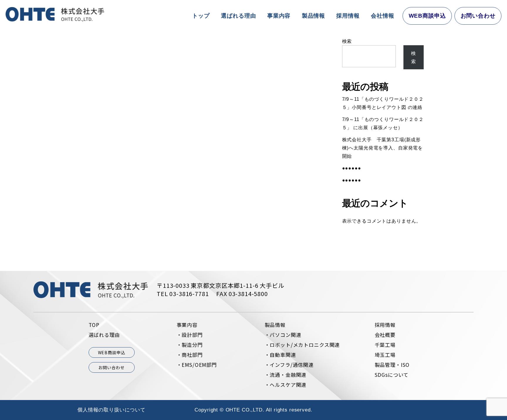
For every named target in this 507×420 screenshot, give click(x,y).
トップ (201, 16)
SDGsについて (392, 374)
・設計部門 (190, 334)
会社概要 (385, 334)
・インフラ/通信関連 (289, 364)
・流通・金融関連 (286, 374)
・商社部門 (190, 354)
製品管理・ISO (392, 364)
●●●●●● (351, 168)
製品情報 (313, 16)
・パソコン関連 (283, 334)
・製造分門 (190, 344)
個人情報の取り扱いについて (111, 410)
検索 (347, 41)
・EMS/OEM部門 (197, 364)
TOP (94, 324)
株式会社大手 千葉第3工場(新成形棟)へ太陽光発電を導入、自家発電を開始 (382, 148)
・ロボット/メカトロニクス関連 (302, 344)
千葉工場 (385, 344)
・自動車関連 (280, 354)
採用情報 (347, 16)
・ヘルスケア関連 (286, 384)
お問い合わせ (478, 16)
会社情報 (382, 16)
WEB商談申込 (427, 16)
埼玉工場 (385, 354)
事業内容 (278, 16)
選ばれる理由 (238, 16)
